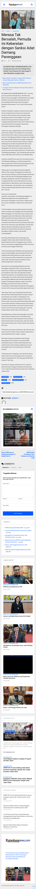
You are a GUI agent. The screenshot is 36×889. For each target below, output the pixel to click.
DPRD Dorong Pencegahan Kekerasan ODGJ (18, 549)
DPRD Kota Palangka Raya (10, 584)
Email (20, 498)
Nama (5, 498)
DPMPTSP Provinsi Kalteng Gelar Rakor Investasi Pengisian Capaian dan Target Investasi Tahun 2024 (16, 769)
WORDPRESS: (5, 467)
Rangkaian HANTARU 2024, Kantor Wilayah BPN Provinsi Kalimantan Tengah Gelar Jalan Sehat (17, 780)
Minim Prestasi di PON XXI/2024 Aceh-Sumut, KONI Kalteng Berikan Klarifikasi (17, 736)
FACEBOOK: (14, 467)
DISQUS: (20, 467)
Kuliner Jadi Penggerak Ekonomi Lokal (16, 545)
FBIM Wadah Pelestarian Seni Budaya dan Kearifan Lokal (28, 455)
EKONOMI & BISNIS (9, 790)
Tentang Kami (10, 853)
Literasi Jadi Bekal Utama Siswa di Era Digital (18, 530)
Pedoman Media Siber (21, 853)
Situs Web (6, 505)
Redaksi (16, 858)
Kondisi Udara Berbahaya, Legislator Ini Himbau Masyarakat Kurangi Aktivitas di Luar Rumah (18, 442)
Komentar (6, 483)
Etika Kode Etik (10, 855)
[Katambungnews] (15, 6)
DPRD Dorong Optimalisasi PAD (14, 527)
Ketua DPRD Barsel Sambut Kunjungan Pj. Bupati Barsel (8, 454)
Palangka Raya (10, 731)
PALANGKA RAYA (8, 718)
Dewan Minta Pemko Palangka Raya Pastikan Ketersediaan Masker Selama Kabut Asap (17, 425)
